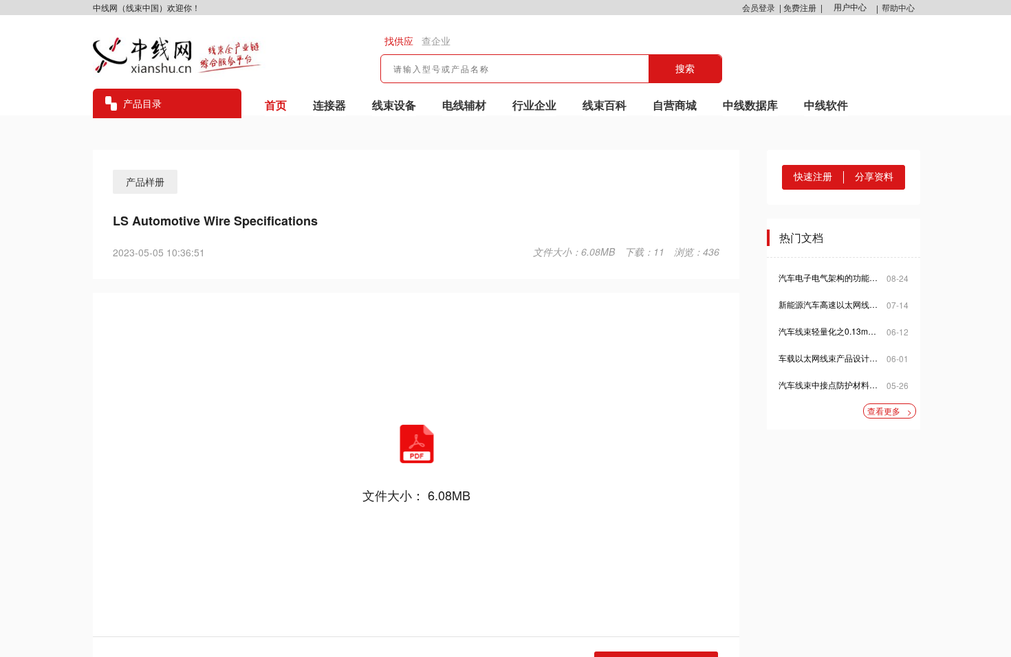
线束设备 (394, 105)
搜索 (685, 68)
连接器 (329, 105)
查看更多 (889, 411)
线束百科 (605, 105)
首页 (276, 105)
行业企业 (534, 105)
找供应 (398, 41)
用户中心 (850, 7)
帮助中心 (898, 7)
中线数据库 (750, 105)
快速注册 (813, 176)
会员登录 (758, 7)
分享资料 (874, 176)
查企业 (436, 41)
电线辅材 (464, 105)
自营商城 (675, 105)
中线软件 (826, 105)
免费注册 (799, 7)
